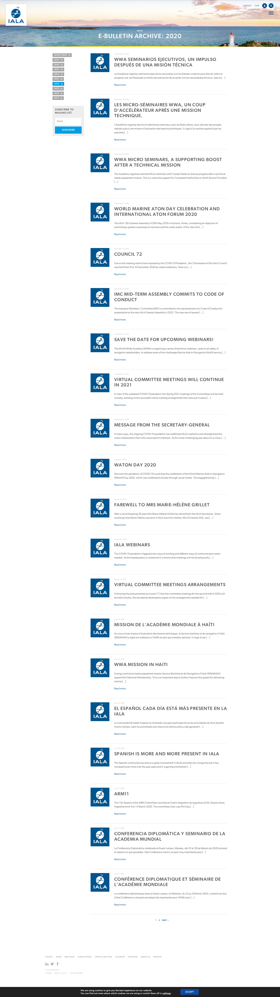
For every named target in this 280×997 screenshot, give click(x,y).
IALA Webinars (132, 545)
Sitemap (48, 973)
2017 (56, 98)
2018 (56, 93)
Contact (247, 6)
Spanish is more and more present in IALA (166, 754)
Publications (85, 957)
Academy (120, 957)
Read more (120, 85)
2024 (56, 65)
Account (264, 5)
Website (157, 957)
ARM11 (121, 794)
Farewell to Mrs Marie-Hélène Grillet (162, 505)
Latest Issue (60, 55)
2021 (56, 79)
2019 (56, 88)
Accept (189, 991)
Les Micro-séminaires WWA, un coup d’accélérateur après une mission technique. (159, 110)
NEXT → (165, 920)
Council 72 (128, 254)
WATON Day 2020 (135, 465)
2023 (56, 69)
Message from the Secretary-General (162, 425)
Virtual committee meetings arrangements (170, 585)
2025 (56, 60)
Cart (257, 6)
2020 (56, 84)
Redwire (79, 973)
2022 (56, 74)
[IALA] (16, 15)
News (59, 957)
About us (145, 957)
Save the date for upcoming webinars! (164, 340)
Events (49, 957)
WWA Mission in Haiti (141, 665)
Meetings (70, 957)
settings (167, 993)
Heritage (133, 957)
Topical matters (103, 957)
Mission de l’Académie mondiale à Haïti (164, 625)
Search (271, 5)
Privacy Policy (61, 973)
